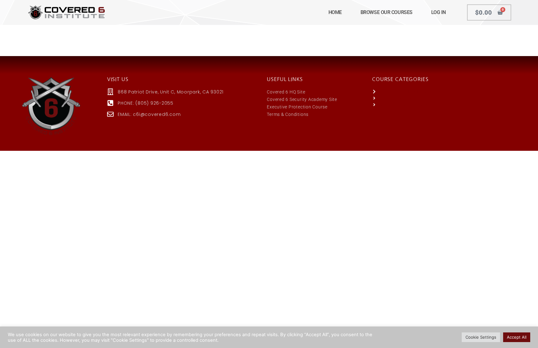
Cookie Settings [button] (480, 337)
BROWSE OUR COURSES (387, 12)
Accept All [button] (516, 337)
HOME (335, 12)
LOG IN (438, 12)
